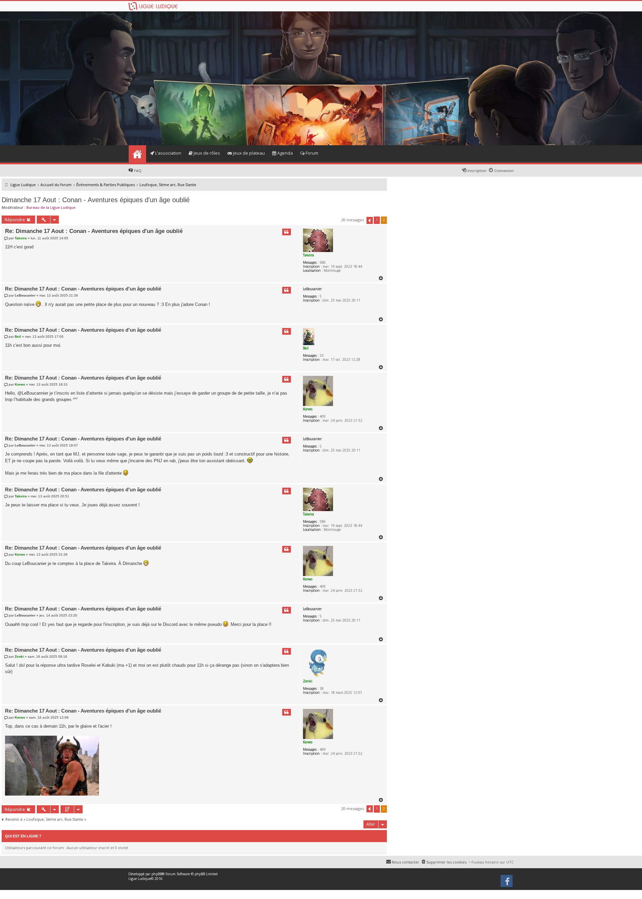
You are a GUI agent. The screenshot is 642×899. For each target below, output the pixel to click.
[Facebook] (507, 883)
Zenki (307, 681)
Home (137, 154)
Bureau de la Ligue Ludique (51, 207)
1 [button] (377, 220)
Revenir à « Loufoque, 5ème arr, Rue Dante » (45, 819)
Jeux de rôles (206, 153)
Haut (381, 278)
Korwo (307, 409)
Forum (311, 153)
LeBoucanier (312, 289)
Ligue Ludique (139, 878)
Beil (306, 348)
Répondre (15, 220)
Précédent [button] (369, 220)
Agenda (284, 153)
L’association (167, 153)
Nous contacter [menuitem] (405, 862)
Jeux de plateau (248, 153)
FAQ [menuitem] (137, 170)
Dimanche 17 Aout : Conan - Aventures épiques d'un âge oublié (96, 199)
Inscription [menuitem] (477, 170)
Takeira (308, 255)
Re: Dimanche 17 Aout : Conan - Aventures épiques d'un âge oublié (94, 231)
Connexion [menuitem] (504, 170)
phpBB (156, 874)
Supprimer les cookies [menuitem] (446, 862)
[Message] (7, 238)
